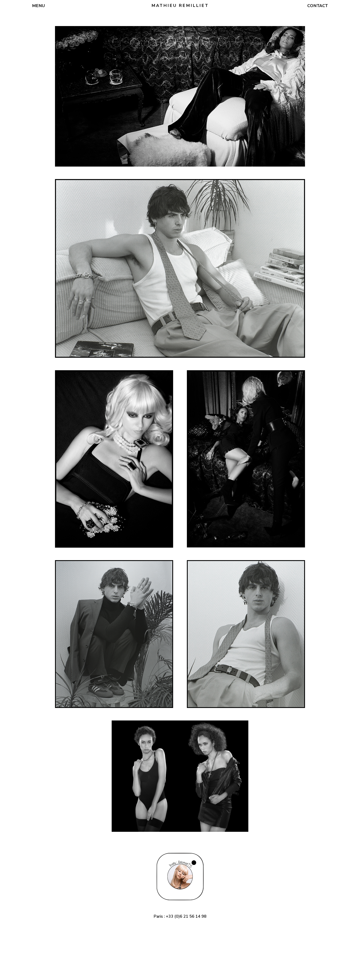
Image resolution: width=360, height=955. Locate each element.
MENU (38, 6)
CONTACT (317, 6)
